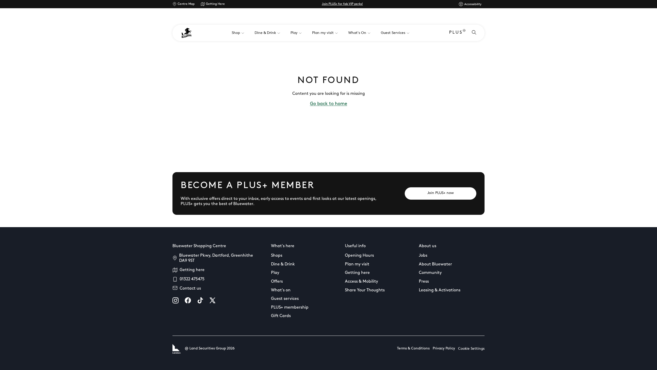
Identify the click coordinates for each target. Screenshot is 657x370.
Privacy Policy (444, 348)
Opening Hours (359, 256)
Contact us (190, 288)
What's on (281, 290)
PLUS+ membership (289, 308)
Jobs (423, 256)
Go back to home (328, 104)
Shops (276, 256)
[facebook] (188, 300)
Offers (277, 282)
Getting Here (215, 4)
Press (424, 282)
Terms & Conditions (413, 348)
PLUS (456, 33)
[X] (212, 300)
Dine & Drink (283, 264)
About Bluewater (435, 264)
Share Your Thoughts (365, 290)
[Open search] (474, 33)
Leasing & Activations (439, 290)
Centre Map (186, 4)
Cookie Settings (471, 349)
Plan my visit (357, 264)
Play (275, 273)
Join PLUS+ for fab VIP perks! (342, 4)
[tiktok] (200, 300)
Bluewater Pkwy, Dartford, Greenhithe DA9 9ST (216, 258)
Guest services (285, 299)
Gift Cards (281, 316)
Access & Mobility (361, 282)
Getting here (192, 270)
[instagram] (175, 300)
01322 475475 (192, 279)
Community (430, 273)
